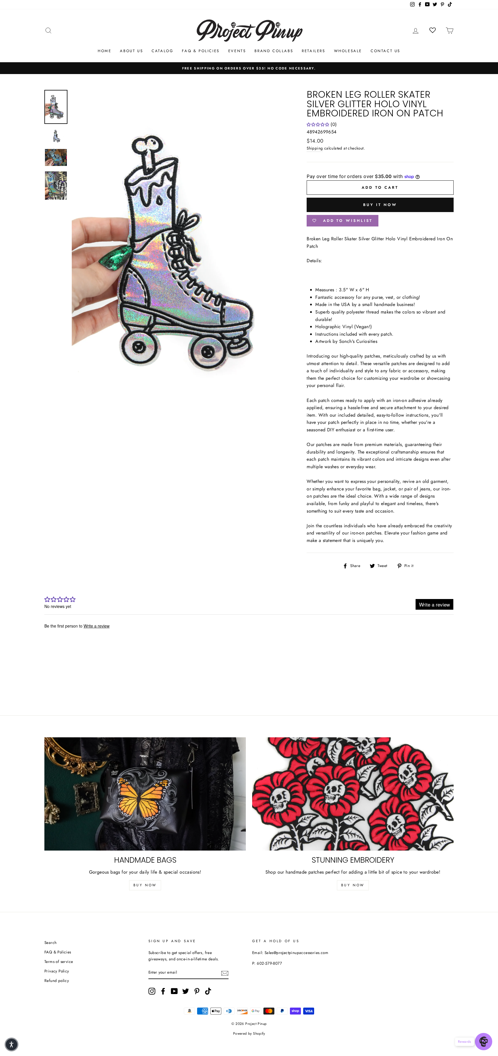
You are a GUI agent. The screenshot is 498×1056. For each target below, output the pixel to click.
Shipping (315, 148)
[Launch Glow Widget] (483, 1041)
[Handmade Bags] (145, 794)
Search (50, 942)
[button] (11, 1044)
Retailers (313, 51)
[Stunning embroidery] (353, 794)
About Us (131, 51)
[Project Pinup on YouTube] (174, 991)
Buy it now (380, 204)
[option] (249, 68)
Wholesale (348, 51)
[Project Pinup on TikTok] (208, 991)
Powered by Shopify (249, 1033)
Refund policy (56, 980)
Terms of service (58, 961)
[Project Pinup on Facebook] (163, 991)
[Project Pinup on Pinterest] (196, 991)
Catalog (162, 51)
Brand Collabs (273, 51)
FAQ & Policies (200, 51)
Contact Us (385, 51)
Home (104, 51)
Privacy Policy (56, 971)
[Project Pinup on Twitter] (185, 991)
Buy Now (145, 885)
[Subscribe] (225, 972)
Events (237, 51)
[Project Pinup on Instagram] (151, 991)
